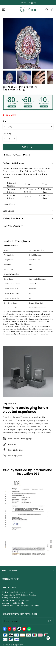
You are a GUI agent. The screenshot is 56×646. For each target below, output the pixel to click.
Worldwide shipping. (28, 3)
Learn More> (9, 204)
